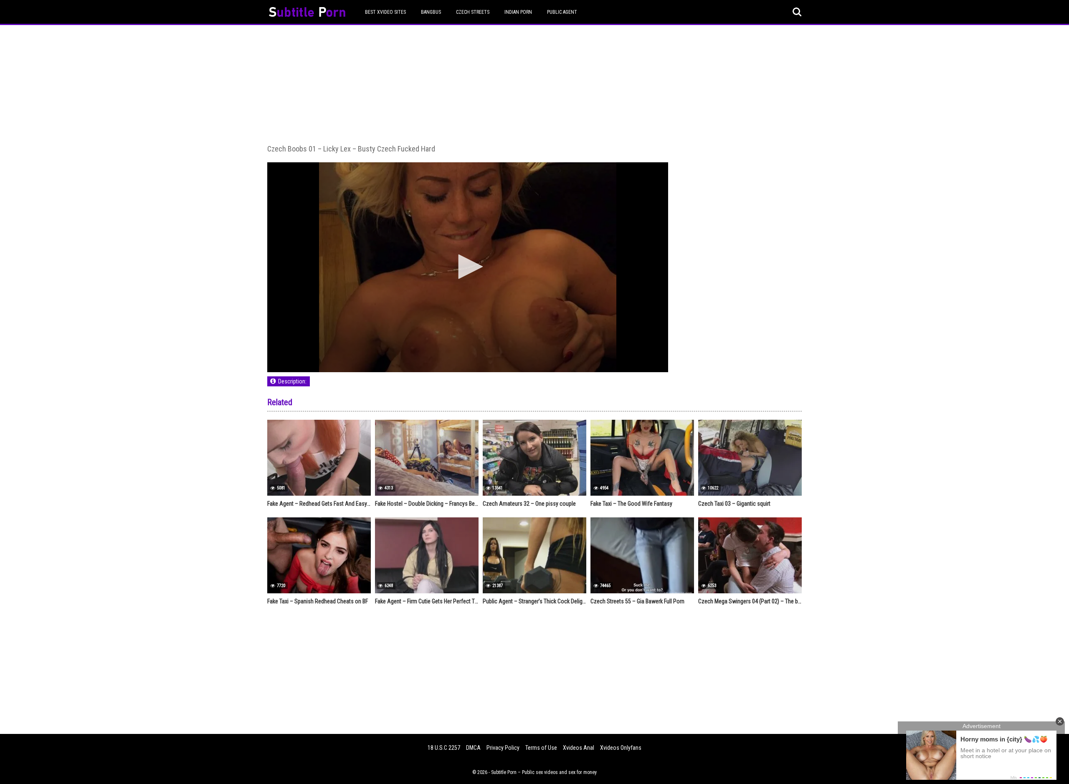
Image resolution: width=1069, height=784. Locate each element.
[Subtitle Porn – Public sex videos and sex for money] (307, 13)
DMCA (473, 747)
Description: (292, 381)
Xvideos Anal (578, 747)
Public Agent (562, 12)
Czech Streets (472, 12)
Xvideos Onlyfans (620, 747)
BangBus (431, 12)
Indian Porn (518, 12)
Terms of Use (541, 747)
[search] (797, 12)
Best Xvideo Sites (385, 12)
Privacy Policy (502, 747)
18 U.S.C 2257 (444, 747)
